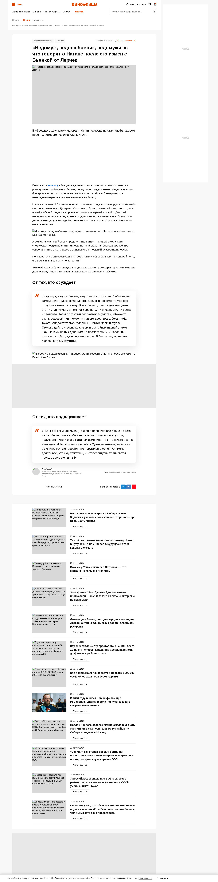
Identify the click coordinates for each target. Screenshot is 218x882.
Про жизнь (38, 20)
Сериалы (67, 11)
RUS (144, 4)
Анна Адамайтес (48, 469)
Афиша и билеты (21, 11)
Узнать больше (145, 878)
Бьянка (133, 472)
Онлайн (37, 11)
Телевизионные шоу (43, 41)
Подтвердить (162, 878)
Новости (79, 11)
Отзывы (60, 41)
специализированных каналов (83, 271)
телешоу (53, 185)
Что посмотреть (52, 11)
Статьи (26, 20)
